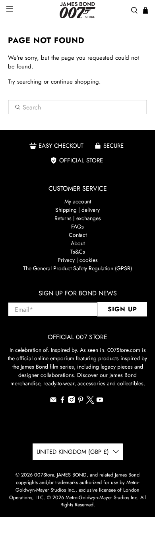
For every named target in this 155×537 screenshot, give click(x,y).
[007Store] (77, 10)
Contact (78, 235)
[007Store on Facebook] (62, 401)
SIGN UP (122, 309)
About (78, 243)
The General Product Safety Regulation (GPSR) (77, 268)
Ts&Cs (77, 252)
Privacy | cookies (78, 260)
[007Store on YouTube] (99, 401)
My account (77, 201)
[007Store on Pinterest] (80, 401)
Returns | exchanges (77, 218)
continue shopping (75, 81)
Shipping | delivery (77, 210)
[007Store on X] (90, 402)
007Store (44, 474)
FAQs (77, 226)
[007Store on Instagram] (71, 401)
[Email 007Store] (53, 401)
